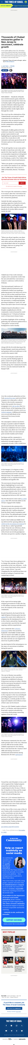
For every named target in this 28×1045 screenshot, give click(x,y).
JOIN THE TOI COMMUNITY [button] (14, 1008)
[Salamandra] (22, 1039)
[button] (26, 2)
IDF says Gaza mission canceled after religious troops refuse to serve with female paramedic (7, 948)
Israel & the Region (11, 995)
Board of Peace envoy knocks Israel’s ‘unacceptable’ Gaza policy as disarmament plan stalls (20, 949)
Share (5, 70)
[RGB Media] (11, 1039)
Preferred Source (9, 61)
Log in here (18, 1011)
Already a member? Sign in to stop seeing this (14, 923)
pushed (3, 617)
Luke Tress (5, 66)
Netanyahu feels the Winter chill (8, 966)
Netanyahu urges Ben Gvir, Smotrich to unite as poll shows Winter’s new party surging (20, 968)
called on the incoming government (12, 524)
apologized (18, 754)
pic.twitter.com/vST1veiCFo (10, 827)
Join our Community (5, 5)
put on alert (16, 406)
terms (20, 186)
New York (19, 995)
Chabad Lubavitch (14, 997)
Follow (12, 66)
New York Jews (5, 997)
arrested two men (10, 398)
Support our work (14, 920)
